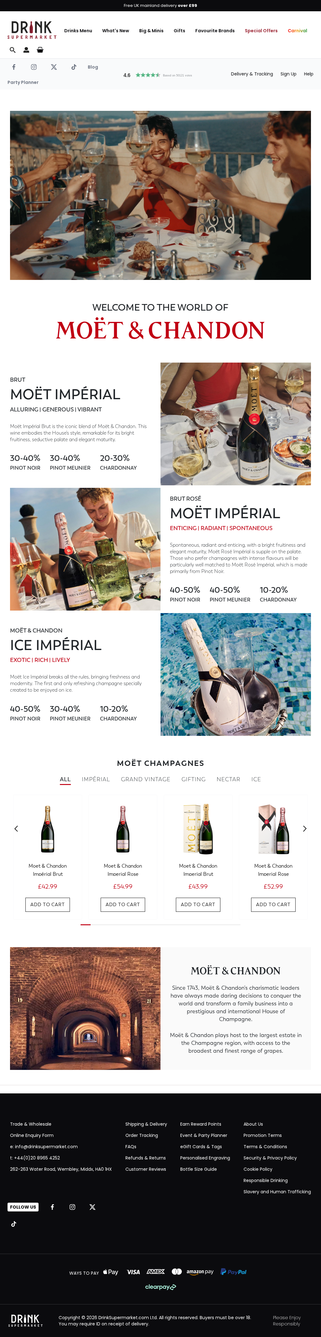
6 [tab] (135, 924)
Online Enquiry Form (32, 1135)
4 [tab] (116, 924)
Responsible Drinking (266, 1180)
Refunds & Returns (145, 1158)
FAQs (130, 1146)
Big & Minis (151, 31)
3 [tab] (106, 924)
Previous (16, 829)
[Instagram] (34, 67)
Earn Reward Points (200, 1124)
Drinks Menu (78, 31)
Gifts (179, 31)
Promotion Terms (263, 1135)
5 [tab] (126, 924)
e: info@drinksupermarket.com (44, 1146)
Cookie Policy (258, 1169)
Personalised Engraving (205, 1158)
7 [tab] (145, 924)
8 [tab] (155, 924)
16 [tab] (235, 924)
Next (305, 829)
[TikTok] (74, 67)
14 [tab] (215, 924)
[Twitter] (54, 67)
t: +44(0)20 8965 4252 (35, 1158)
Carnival (297, 31)
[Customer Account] (26, 49)
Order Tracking (141, 1135)
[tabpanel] (47, 857)
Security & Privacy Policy (270, 1158)
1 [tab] (86, 924)
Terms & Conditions (265, 1146)
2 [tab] (96, 924)
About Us (253, 1124)
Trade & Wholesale (30, 1124)
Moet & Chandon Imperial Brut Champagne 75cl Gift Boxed (198, 869)
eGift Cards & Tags (201, 1146)
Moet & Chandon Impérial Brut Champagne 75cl (48, 869)
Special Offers (261, 31)
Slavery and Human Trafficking (277, 1192)
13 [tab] (206, 924)
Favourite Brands (215, 31)
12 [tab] (196, 924)
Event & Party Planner (203, 1135)
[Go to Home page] (32, 30)
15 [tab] (225, 924)
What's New (115, 31)
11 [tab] (186, 924)
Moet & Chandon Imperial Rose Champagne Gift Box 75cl (273, 869)
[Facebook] (14, 67)
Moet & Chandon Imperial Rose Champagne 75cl (123, 869)
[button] (160, 74)
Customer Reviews (145, 1169)
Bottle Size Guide (198, 1169)
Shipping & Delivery (146, 1124)
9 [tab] (165, 924)
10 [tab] (176, 924)
